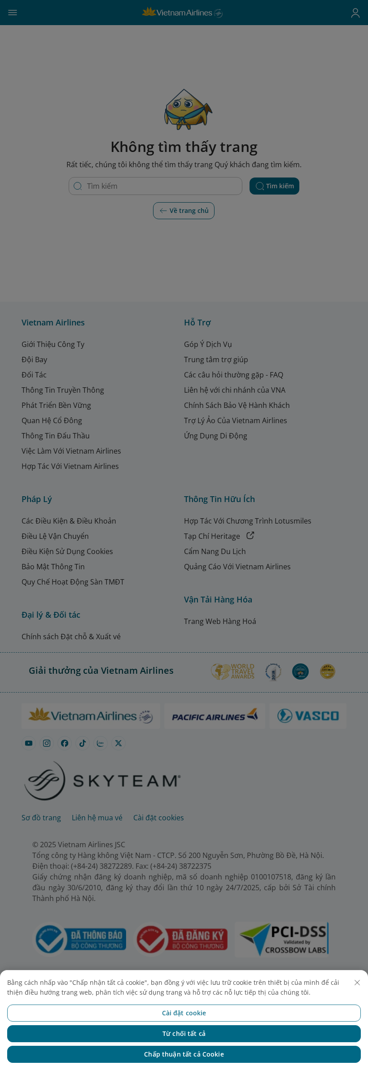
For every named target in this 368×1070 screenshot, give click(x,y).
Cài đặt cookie (184, 1013)
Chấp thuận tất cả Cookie (183, 1054)
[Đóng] (357, 982)
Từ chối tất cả (184, 1033)
